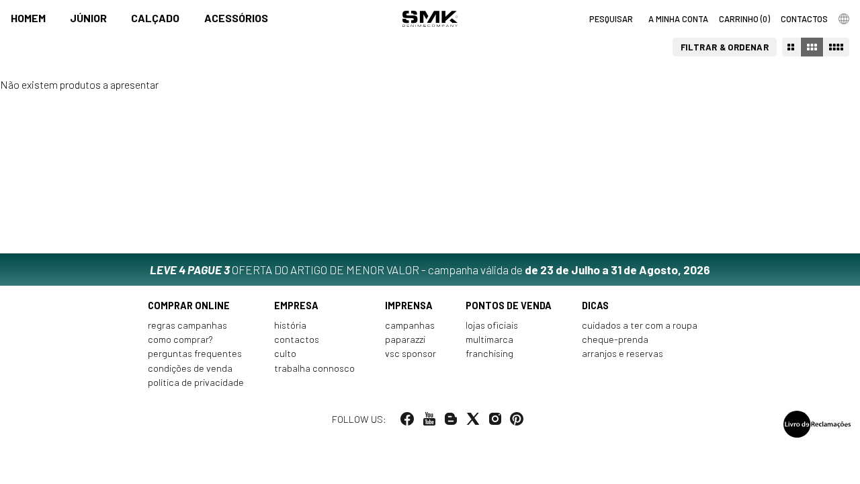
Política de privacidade (196, 382)
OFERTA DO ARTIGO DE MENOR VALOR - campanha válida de (430, 269)
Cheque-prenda (615, 339)
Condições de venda (190, 368)
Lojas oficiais (492, 325)
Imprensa (409, 305)
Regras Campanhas (187, 325)
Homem (28, 17)
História (290, 325)
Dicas (595, 305)
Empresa (296, 305)
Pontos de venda (509, 305)
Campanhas (410, 325)
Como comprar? (180, 339)
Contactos (296, 339)
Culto (285, 353)
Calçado (155, 17)
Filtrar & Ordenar (725, 47)
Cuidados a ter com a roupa (639, 325)
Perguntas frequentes (195, 353)
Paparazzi (405, 339)
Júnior (88, 17)
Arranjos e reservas (622, 353)
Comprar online (189, 305)
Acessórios (236, 17)
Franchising (489, 353)
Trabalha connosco (314, 368)
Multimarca (489, 339)
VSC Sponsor (410, 353)
